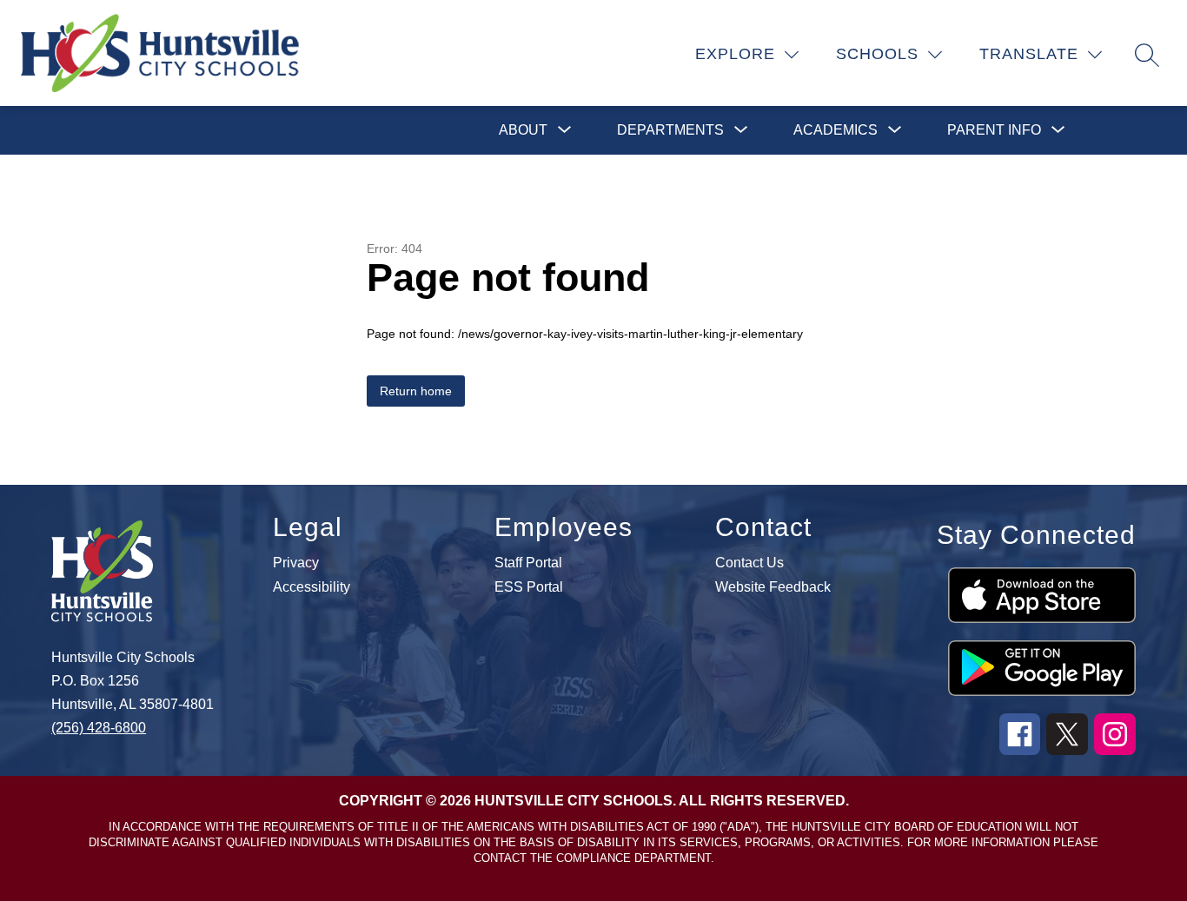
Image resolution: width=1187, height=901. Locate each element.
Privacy (296, 563)
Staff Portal (528, 563)
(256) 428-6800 (98, 727)
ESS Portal (528, 587)
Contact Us (749, 563)
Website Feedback (773, 587)
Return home (416, 391)
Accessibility (311, 587)
